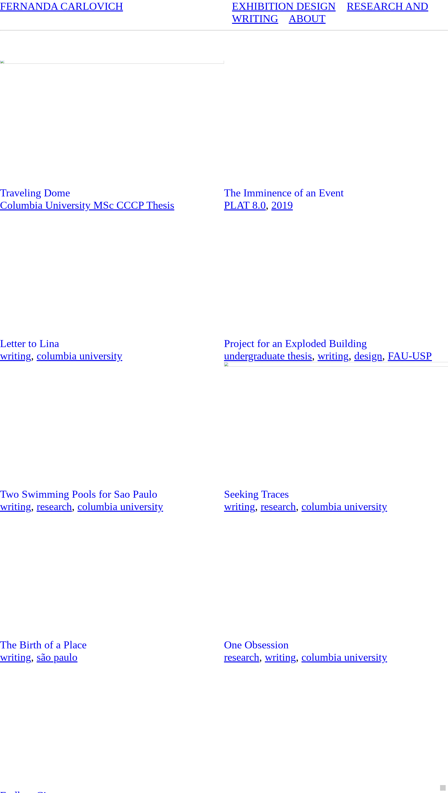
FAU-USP (410, 356)
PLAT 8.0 (245, 205)
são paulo (57, 657)
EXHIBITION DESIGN (284, 6)
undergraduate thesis (268, 356)
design (368, 356)
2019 (282, 205)
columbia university (79, 356)
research (54, 506)
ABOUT (307, 18)
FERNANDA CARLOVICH (61, 6)
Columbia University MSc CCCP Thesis (87, 205)
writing (15, 356)
